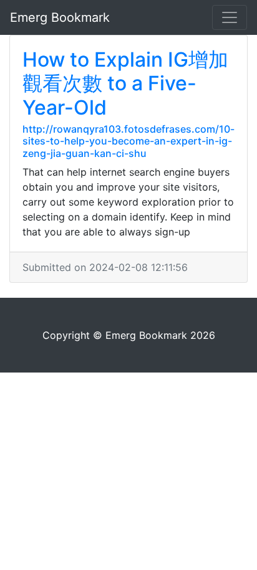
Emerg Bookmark (60, 17)
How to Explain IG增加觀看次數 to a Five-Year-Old (125, 83)
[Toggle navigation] (229, 17)
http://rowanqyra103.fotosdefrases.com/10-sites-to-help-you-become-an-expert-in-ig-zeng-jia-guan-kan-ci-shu (128, 141)
